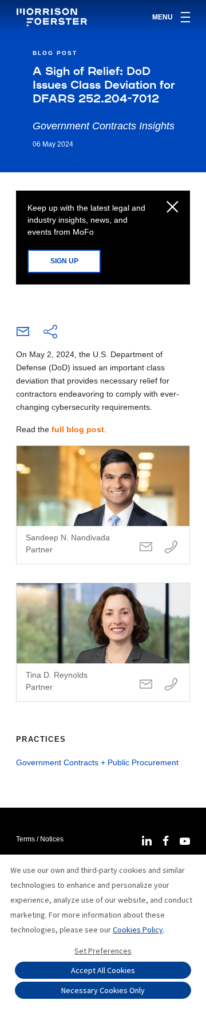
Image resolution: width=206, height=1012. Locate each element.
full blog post (78, 429)
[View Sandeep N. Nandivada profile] (103, 505)
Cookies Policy (138, 929)
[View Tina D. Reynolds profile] (103, 642)
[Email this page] (23, 334)
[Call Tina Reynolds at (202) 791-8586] (171, 685)
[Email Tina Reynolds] (146, 685)
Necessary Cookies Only (103, 990)
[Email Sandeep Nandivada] (146, 547)
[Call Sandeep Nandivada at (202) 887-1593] (171, 547)
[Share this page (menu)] (50, 332)
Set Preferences (103, 951)
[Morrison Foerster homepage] (53, 17)
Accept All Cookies (103, 970)
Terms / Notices (40, 839)
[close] (173, 208)
